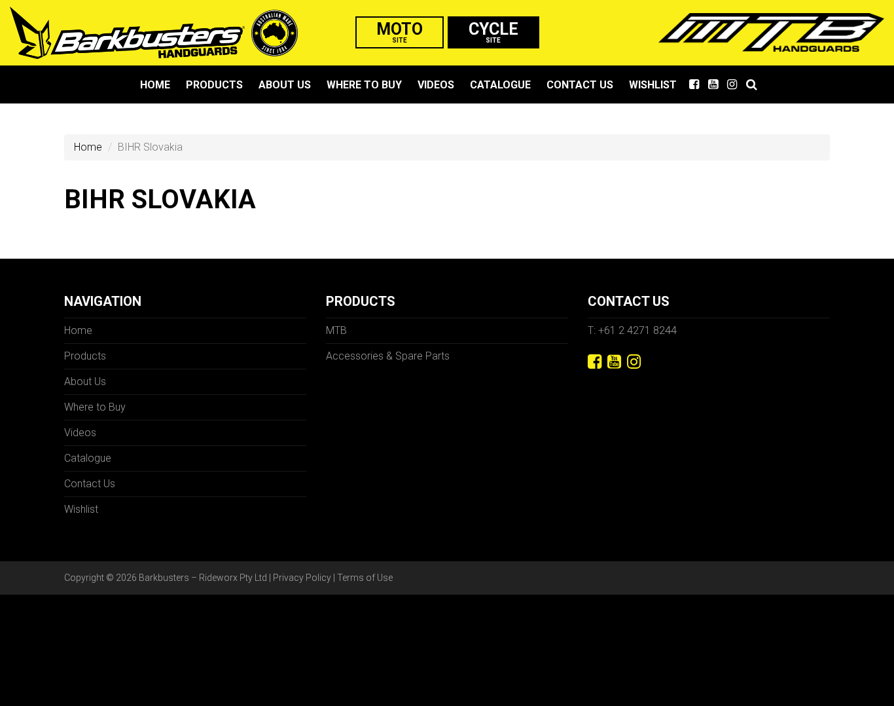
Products (214, 85)
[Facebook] (594, 361)
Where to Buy (364, 85)
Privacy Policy (302, 577)
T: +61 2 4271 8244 (632, 330)
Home (155, 85)
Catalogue (500, 85)
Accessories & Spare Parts (388, 356)
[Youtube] (614, 361)
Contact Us (579, 85)
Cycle (493, 32)
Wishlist (653, 85)
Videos (436, 85)
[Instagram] (634, 361)
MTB (336, 330)
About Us (285, 85)
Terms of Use (365, 577)
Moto (399, 32)
